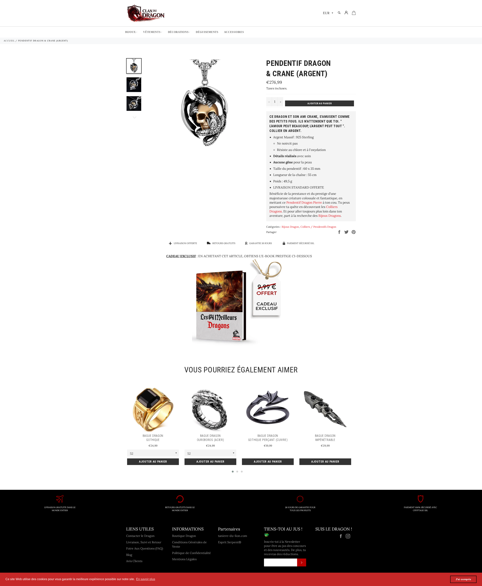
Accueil (9, 40)
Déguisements (207, 32)
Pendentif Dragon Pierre (304, 202)
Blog (129, 555)
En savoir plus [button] (145, 579)
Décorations (178, 32)
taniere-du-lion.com (232, 536)
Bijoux (130, 32)
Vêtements (151, 32)
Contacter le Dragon (140, 536)
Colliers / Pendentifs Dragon (318, 226)
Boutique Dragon (184, 536)
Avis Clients (134, 561)
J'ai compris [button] (463, 579)
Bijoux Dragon (290, 226)
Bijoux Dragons (329, 216)
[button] (232, 471)
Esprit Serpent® (229, 542)
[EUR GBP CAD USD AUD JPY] (327, 13)
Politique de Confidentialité (191, 553)
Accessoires (234, 32)
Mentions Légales (184, 559)
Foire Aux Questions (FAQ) (144, 548)
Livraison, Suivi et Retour (143, 542)
